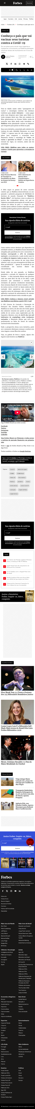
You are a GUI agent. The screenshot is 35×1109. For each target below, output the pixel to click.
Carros (3, 1064)
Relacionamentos (24, 1004)
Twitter (3, 428)
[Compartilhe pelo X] (7, 64)
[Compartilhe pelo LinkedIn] (15, 64)
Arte (2, 1059)
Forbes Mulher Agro (6, 1097)
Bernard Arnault (5, 936)
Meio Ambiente (24, 1044)
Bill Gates (3, 945)
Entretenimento (24, 1020)
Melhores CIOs (23, 971)
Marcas (3, 1061)
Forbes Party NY (5, 1080)
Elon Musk (4, 926)
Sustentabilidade (23, 1049)
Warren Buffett (5, 938)
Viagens (3, 1049)
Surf (2, 1033)
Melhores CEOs (23, 969)
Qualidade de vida (6, 1054)
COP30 (21, 1056)
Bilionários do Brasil (24, 957)
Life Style (4, 1044)
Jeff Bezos (4, 931)
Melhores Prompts (6, 954)
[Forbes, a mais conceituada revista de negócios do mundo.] (17, 877)
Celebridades (22, 1028)
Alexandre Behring (24, 940)
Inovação (3, 957)
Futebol (3, 1030)
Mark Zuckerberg (6, 928)
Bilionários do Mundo (24, 959)
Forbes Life (10, 24)
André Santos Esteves (25, 943)
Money (25, 19)
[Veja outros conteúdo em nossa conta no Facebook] (2, 891)
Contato (3, 906)
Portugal (3, 1047)
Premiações (22, 1035)
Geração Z (22, 1001)
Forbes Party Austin (6, 1083)
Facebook (4, 426)
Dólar (2, 1014)
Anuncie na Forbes (6, 903)
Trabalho (21, 1009)
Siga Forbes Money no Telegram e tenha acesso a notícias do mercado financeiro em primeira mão (17, 440)
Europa (21, 1080)
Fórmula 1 (3, 1028)
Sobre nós (4, 896)
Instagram (4, 430)
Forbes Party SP (5, 1085)
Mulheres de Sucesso (24, 985)
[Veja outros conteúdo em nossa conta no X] (7, 891)
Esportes (4, 1020)
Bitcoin (3, 999)
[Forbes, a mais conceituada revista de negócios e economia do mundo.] (17, 3)
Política (21, 1068)
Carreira (10, 19)
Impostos (4, 1006)
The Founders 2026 (24, 988)
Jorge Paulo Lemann (24, 931)
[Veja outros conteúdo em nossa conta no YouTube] (15, 891)
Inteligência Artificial (7, 952)
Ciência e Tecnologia (8, 950)
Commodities (5, 1009)
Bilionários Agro (23, 954)
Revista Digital (5, 901)
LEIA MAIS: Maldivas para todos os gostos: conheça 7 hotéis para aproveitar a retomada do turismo (17, 149)
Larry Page (4, 941)
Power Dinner (4, 1070)
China (20, 1075)
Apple (2, 964)
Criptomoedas (5, 1011)
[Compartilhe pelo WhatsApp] (19, 64)
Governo (21, 1078)
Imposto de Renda (6, 1016)
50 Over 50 (22, 962)
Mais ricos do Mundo (8, 923)
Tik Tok (3, 962)
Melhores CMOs (23, 974)
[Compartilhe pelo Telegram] (24, 64)
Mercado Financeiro (6, 1001)
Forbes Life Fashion (6, 1078)
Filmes (20, 1025)
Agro (5, 19)
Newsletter (4, 911)
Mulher (31, 19)
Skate (2, 1035)
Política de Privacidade (28, 852)
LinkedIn (4, 434)
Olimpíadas (4, 1038)
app (8, 446)
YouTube (4, 432)
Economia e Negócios (8, 997)
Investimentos (5, 1004)
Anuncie (29, 3)
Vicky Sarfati (22, 928)
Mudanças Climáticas (25, 1051)
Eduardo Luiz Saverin (24, 926)
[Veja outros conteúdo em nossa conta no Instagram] (11, 891)
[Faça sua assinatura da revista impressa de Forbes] (5, 863)
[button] (20, 70)
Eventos (21, 1030)
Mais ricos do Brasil (25, 923)
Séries (20, 1023)
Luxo (2, 1056)
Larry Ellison (4, 933)
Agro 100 (21, 952)
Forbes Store (4, 899)
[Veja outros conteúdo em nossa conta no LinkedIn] (19, 891)
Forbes (14, 458)
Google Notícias (25, 451)
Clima (20, 1047)
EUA (20, 1070)
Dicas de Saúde (23, 1011)
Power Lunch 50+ (6, 1075)
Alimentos (21, 1054)
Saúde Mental (22, 999)
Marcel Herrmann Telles (25, 933)
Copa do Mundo (5, 1023)
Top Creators (22, 990)
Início (3, 24)
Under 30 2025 (23, 992)
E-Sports (3, 1025)
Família (21, 1006)
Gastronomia (5, 1051)
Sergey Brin (4, 943)
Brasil (20, 1073)
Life (16, 19)
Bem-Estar (22, 997)
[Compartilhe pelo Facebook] (11, 64)
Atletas (3, 1040)
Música (21, 1033)
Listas (20, 19)
